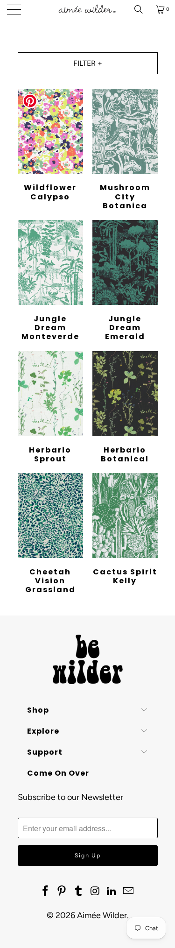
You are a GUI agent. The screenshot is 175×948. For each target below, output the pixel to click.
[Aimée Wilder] (88, 9)
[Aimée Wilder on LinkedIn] (112, 891)
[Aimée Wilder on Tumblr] (79, 891)
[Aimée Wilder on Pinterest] (62, 891)
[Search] (141, 9)
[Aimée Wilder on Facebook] (45, 891)
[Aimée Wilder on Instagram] (96, 891)
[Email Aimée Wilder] (129, 891)
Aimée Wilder (102, 915)
